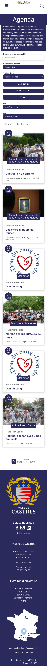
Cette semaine (23, 91)
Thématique (8, 73)
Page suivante (14, 462)
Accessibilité (31, 648)
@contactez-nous (23, 562)
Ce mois (23, 97)
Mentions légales (16, 648)
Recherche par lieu (11, 64)
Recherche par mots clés (14, 54)
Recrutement (27, 652)
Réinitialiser (22, 124)
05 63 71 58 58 (23, 570)
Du (4, 103)
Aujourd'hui (23, 84)
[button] (22, 6)
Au (4, 113)
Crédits (16, 652)
